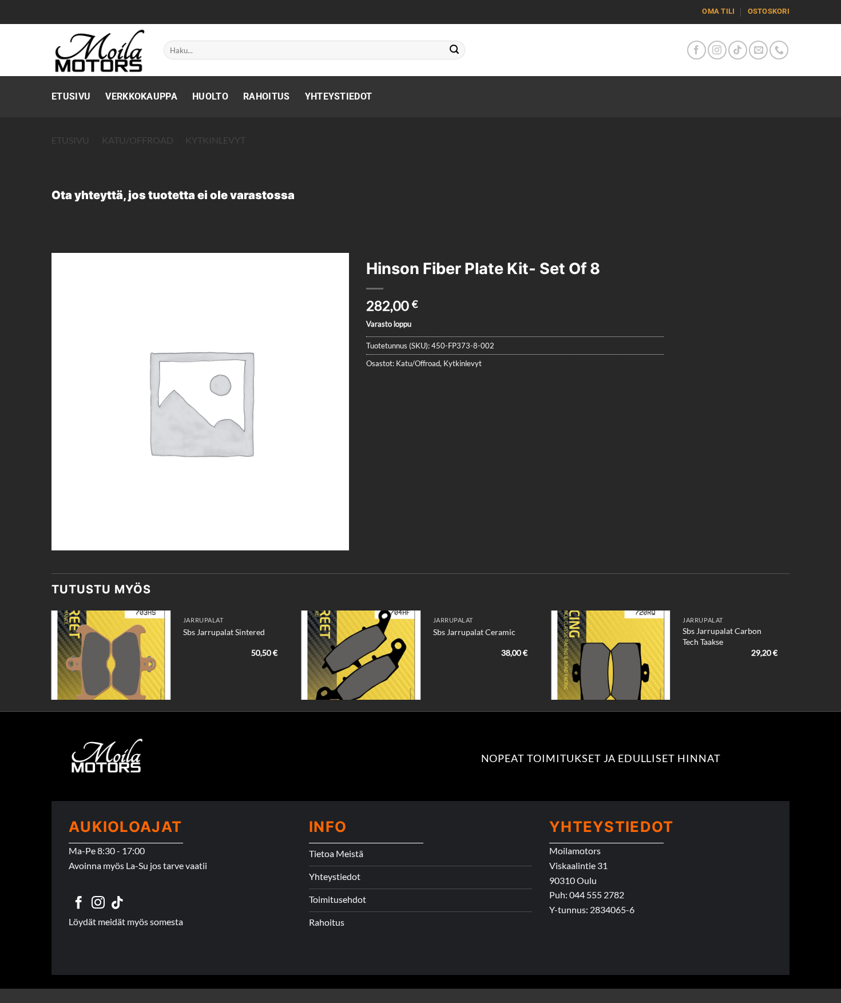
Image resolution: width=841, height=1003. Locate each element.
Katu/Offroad (137, 139)
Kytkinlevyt (215, 139)
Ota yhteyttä (87, 195)
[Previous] (52, 659)
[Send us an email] (758, 50)
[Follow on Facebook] (696, 50)
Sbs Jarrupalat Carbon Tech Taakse (722, 636)
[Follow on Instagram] (717, 50)
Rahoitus (266, 96)
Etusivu (70, 96)
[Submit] (455, 50)
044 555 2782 (596, 894)
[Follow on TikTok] (737, 50)
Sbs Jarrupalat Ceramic (474, 632)
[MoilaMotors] (98, 50)
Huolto (210, 96)
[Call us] (778, 50)
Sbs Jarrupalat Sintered (224, 632)
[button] (66, 536)
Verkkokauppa (141, 96)
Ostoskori (769, 11)
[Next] (789, 659)
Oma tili (718, 11)
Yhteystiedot (338, 96)
